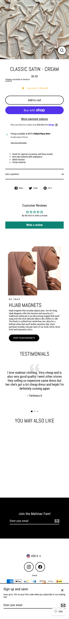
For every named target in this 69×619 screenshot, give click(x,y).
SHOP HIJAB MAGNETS (24, 338)
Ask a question (12, 174)
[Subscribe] (56, 521)
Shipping (8, 79)
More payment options (34, 119)
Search (34, 575)
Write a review (34, 225)
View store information (19, 143)
